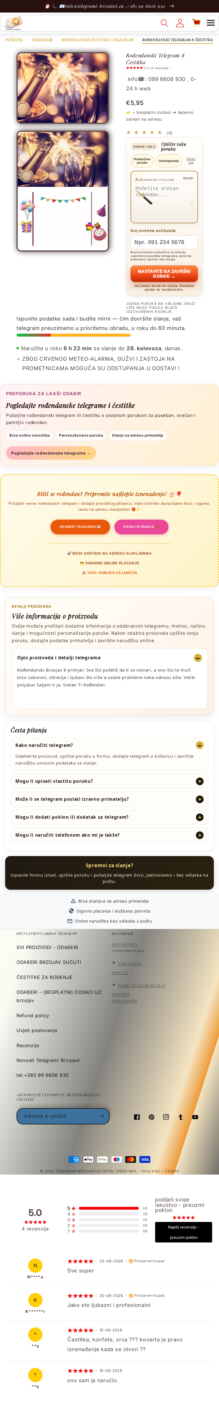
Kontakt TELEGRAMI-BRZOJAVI (141, 985)
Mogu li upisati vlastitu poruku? (54, 781)
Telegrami (42, 39)
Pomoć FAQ (120, 972)
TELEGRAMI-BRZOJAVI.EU (79, 1171)
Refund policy (33, 1015)
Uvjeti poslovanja (37, 1030)
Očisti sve (190, 160)
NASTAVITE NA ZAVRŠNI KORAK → (164, 274)
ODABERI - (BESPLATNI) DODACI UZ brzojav (59, 996)
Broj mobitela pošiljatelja (153, 230)
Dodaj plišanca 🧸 (141, 526)
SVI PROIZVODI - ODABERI (47, 947)
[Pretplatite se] (101, 1116)
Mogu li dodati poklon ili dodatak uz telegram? (72, 817)
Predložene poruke (142, 160)
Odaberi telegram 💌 (80, 526)
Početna (14, 39)
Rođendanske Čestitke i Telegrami (98, 39)
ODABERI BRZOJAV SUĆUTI (49, 962)
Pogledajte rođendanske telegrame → (51, 453)
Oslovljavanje (169, 161)
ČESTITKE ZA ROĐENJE (44, 977)
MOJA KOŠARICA (124, 944)
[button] (210, 23)
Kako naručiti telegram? (44, 745)
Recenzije (28, 1045)
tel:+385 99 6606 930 (43, 1075)
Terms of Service (129, 963)
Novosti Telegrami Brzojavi (48, 1060)
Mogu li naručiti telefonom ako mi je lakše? (67, 835)
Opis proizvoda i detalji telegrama (59, 657)
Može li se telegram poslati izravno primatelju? (72, 799)
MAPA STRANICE (124, 1001)
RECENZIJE (120, 994)
